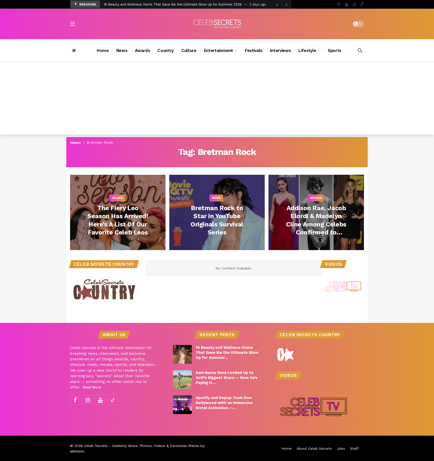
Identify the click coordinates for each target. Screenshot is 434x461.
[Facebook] (339, 4)
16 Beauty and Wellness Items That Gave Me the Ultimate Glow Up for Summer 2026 (173, 4)
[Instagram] (354, 4)
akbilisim (77, 451)
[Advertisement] (217, 99)
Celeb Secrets (96, 446)
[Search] (360, 50)
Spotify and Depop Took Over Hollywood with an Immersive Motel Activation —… (224, 402)
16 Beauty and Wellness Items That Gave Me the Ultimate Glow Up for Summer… (227, 352)
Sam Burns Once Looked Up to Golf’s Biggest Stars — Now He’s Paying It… (227, 377)
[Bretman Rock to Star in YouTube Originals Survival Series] (217, 212)
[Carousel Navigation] (281, 5)
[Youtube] (346, 4)
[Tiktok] (362, 4)
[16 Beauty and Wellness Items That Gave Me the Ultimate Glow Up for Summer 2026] (182, 354)
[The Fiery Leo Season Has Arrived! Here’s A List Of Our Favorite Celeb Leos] (118, 212)
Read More (92, 387)
